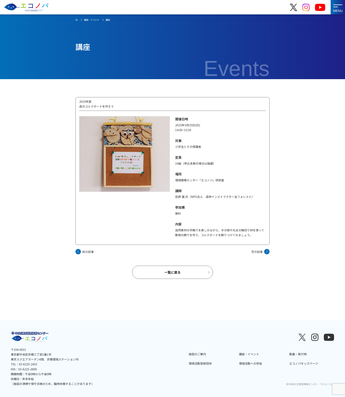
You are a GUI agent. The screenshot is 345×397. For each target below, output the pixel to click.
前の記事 (88, 251)
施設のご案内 (197, 354)
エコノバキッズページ (303, 363)
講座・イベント (91, 19)
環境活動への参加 (250, 363)
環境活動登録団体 (200, 363)
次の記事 (257, 251)
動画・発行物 (298, 354)
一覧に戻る (172, 272)
